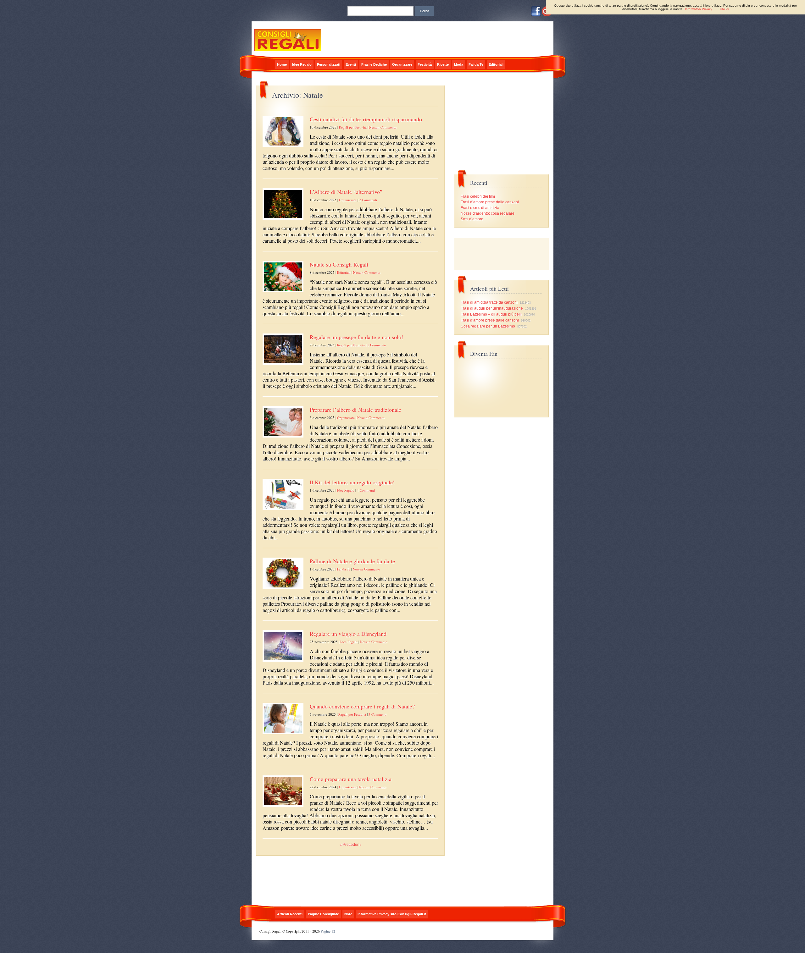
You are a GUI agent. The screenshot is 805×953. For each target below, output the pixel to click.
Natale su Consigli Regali (339, 264)
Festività (425, 64)
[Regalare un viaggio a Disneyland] (283, 662)
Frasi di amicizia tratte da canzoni (489, 302)
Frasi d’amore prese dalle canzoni (490, 202)
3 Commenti (377, 714)
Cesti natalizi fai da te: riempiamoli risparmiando (366, 119)
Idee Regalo (302, 64)
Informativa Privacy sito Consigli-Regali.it (392, 914)
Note (348, 914)
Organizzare (402, 64)
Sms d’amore (472, 219)
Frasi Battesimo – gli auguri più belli (491, 314)
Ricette (443, 64)
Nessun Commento (383, 127)
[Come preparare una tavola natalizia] (283, 807)
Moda (458, 64)
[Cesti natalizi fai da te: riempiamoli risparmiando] (283, 147)
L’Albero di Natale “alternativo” (346, 192)
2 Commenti (368, 199)
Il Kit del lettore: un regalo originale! (352, 482)
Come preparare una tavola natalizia (350, 779)
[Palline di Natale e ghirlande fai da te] (283, 589)
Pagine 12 (328, 931)
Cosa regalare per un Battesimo (488, 326)
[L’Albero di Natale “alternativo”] (283, 220)
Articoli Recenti (290, 914)
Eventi (351, 64)
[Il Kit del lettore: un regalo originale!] (283, 510)
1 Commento (376, 345)
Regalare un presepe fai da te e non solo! (356, 337)
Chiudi (724, 9)
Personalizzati (328, 64)
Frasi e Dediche (374, 64)
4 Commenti (366, 490)
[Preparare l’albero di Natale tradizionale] (283, 438)
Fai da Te (476, 64)
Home (282, 64)
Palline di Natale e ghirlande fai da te (352, 561)
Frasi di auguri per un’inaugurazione (492, 308)
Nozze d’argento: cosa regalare (487, 213)
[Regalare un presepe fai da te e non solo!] (283, 365)
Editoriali (496, 64)
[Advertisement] (501, 254)
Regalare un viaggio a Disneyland (348, 633)
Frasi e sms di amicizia (480, 208)
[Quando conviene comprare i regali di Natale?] (283, 734)
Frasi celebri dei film (478, 196)
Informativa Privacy (698, 9)
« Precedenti (350, 844)
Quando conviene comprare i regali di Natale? (362, 706)
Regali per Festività (353, 127)
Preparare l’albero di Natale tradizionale (355, 409)
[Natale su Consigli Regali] (283, 292)
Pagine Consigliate (323, 914)
